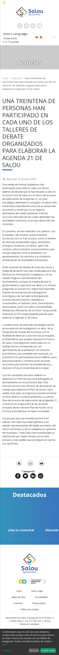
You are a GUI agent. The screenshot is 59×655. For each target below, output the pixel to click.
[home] (29, 11)
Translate (13, 42)
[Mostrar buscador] (54, 37)
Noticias (16, 78)
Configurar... (8, 650)
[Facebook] (18, 476)
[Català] (37, 37)
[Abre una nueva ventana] (20, 25)
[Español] (41, 37)
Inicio (5, 78)
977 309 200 (35, 620)
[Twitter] (25, 476)
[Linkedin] (33, 476)
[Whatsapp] (40, 476)
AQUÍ (4, 644)
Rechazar (33, 650)
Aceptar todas (48, 650)
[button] (4, 4)
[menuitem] (37, 37)
